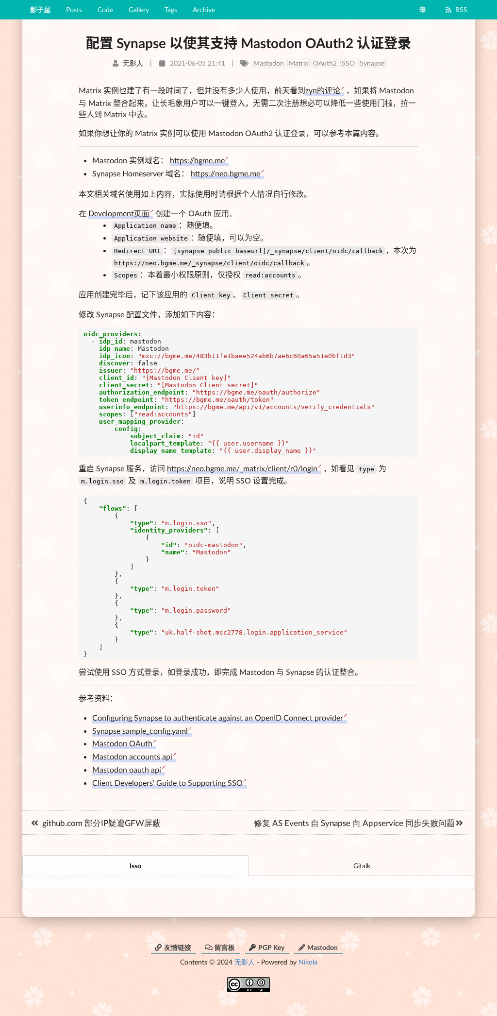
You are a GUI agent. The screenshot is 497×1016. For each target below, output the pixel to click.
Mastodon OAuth (122, 743)
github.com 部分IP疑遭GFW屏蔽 (101, 823)
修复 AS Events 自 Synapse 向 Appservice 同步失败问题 (354, 823)
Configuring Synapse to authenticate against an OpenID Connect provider (217, 717)
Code (105, 9)
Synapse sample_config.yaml (140, 730)
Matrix (298, 63)
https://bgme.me (197, 160)
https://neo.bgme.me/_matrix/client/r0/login (242, 468)
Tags (171, 9)
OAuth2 (325, 63)
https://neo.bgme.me (225, 173)
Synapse (372, 63)
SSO (348, 63)
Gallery (139, 9)
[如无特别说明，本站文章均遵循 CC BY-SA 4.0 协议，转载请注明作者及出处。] (248, 981)
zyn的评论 (322, 90)
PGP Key (271, 947)
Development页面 (118, 213)
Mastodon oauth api (126, 769)
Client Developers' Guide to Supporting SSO (167, 782)
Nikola (307, 962)
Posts (74, 9)
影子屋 (40, 9)
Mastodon (268, 63)
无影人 (244, 962)
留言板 (225, 947)
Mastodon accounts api (132, 756)
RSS (461, 9)
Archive (204, 9)
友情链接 (177, 947)
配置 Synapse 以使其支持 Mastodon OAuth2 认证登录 (248, 42)
